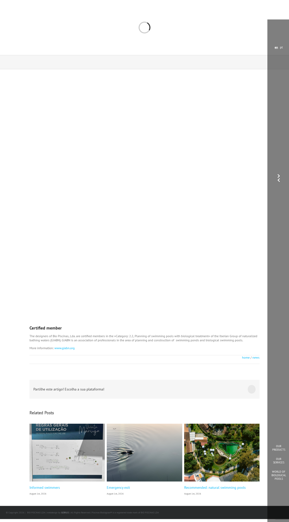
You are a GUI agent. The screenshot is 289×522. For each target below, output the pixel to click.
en (276, 47)
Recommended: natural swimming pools (215, 487)
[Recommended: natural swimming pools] (222, 452)
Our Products (278, 447)
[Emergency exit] (144, 452)
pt (281, 47)
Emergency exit (118, 487)
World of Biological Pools (279, 475)
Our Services (278, 460)
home (246, 357)
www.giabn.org (64, 348)
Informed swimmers (44, 487)
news (256, 357)
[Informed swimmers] (67, 452)
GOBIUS (65, 512)
